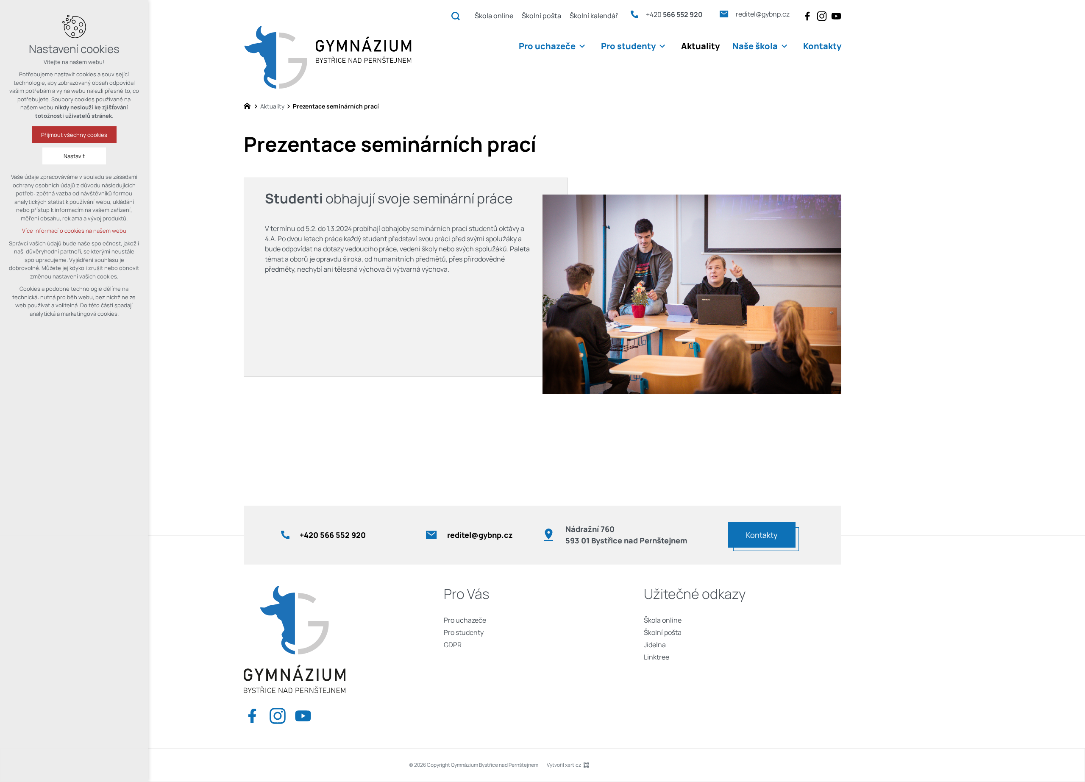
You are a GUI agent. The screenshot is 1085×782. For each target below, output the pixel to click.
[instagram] (822, 16)
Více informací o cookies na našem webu (74, 230)
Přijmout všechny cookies (74, 135)
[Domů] (249, 105)
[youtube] (836, 16)
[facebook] (807, 16)
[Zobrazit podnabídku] (582, 46)
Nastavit (74, 156)
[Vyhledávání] (455, 15)
